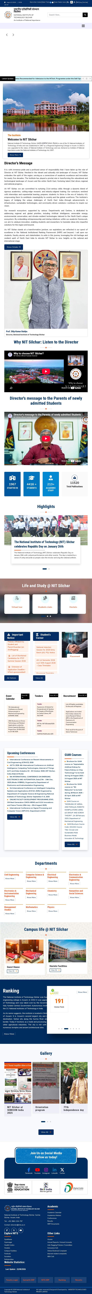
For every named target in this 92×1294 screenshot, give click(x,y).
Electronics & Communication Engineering (76, 877)
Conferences (52, 1218)
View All (39, 678)
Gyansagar (8, 1242)
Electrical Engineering (52, 876)
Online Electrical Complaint (57, 1251)
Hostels (73, 607)
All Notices (11, 678)
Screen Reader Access (60, 2)
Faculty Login (12, 1280)
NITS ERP (45, 1280)
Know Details (13, 247)
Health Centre (9, 1245)
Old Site (85, 2)
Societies (7, 1256)
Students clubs (45, 607)
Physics (50, 907)
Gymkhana (8, 1239)
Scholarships (9, 1259)
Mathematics (32, 907)
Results (50, 1221)
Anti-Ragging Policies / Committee (59, 1245)
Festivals (7, 1254)
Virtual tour (17, 607)
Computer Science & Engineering (35, 876)
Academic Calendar (54, 1213)
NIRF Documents (53, 1224)
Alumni (49, 1239)
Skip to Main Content (36, 2)
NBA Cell (50, 1256)
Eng (81, 2)
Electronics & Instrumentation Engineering (11, 893)
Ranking (62, 1280)
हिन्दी (78, 2)
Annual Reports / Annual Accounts (59, 1242)
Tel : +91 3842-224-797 (13, 1221)
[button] (45, 569)
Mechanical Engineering (31, 892)
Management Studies (10, 908)
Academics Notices (54, 1215)
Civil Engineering (11, 874)
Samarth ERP (28, 1280)
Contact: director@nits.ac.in (14, 1225)
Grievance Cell (52, 1248)
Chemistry (52, 891)
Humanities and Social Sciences (76, 892)
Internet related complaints (57, 1254)
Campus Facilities (10, 1251)
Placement (75, 656)
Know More (14, 155)
